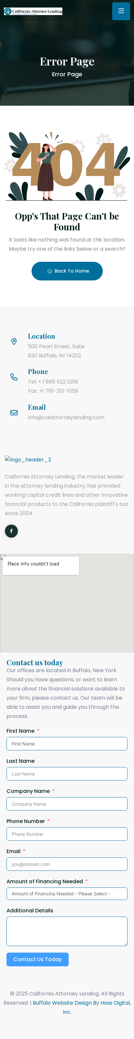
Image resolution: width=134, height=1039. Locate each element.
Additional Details (30, 910)
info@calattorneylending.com (66, 417)
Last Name (20, 761)
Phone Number (26, 821)
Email (13, 851)
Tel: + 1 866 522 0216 (53, 381)
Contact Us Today (37, 959)
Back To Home (72, 271)
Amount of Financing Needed (45, 881)
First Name (20, 731)
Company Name (28, 791)
